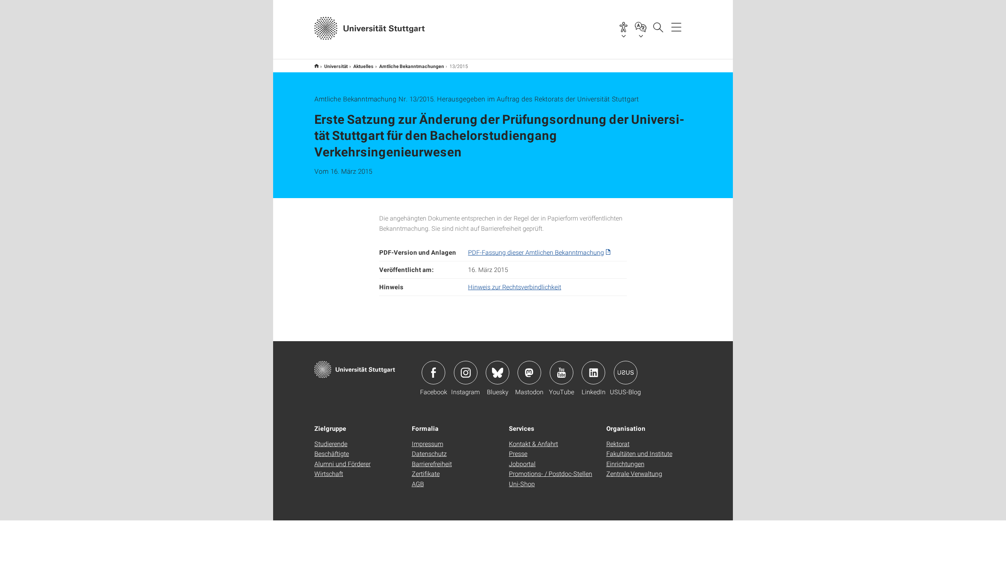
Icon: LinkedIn (593, 372)
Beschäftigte (331, 453)
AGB (418, 484)
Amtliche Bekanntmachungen (411, 66)
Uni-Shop (522, 484)
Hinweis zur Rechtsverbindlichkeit (514, 287)
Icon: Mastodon (529, 372)
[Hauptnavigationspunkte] (676, 26)
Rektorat (618, 443)
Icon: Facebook (433, 372)
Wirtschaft (328, 473)
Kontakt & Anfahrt (533, 443)
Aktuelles (363, 66)
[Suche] (658, 26)
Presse (518, 453)
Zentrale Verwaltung (634, 473)
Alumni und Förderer (342, 463)
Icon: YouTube (561, 372)
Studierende (330, 443)
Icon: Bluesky (497, 372)
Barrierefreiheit (432, 463)
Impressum (427, 443)
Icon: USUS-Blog (625, 372)
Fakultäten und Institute (639, 453)
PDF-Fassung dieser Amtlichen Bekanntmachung (536, 252)
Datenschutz (429, 453)
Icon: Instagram (465, 372)
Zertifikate (426, 473)
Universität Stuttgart (316, 65)
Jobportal (522, 463)
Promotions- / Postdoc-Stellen (550, 473)
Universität (336, 66)
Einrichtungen (625, 463)
